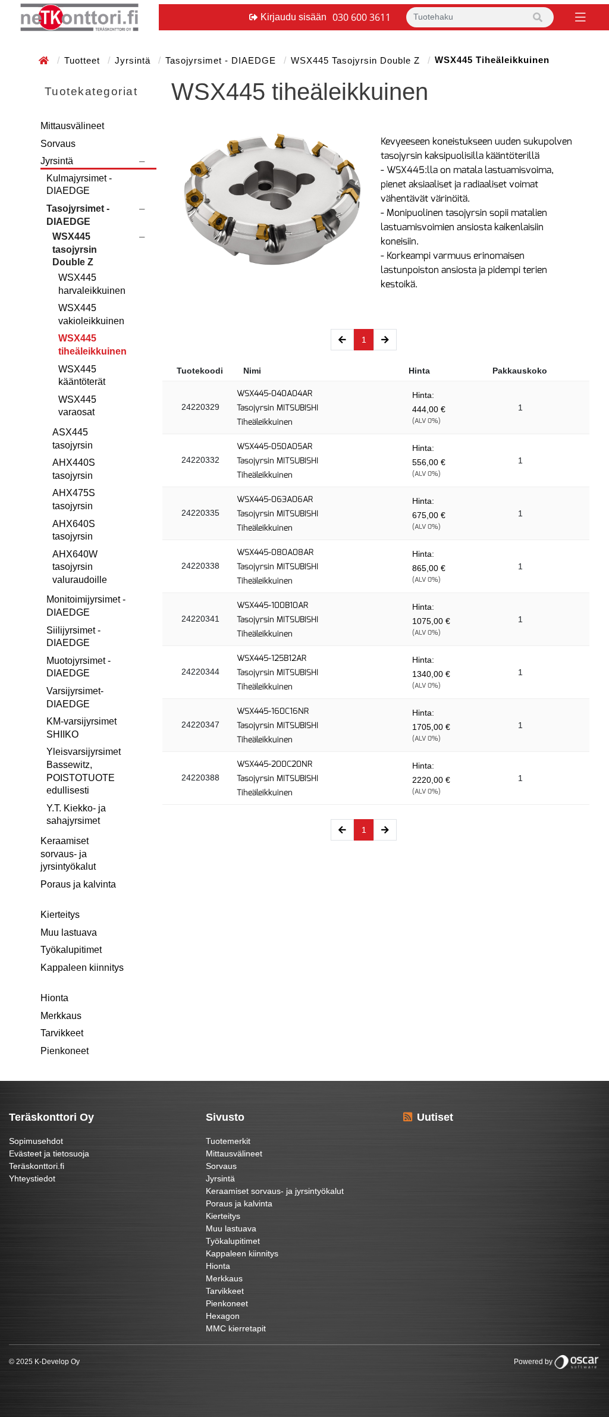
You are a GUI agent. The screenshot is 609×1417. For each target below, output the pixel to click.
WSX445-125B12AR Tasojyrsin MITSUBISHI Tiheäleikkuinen (277, 672)
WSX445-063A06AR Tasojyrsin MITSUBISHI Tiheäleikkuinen (277, 514)
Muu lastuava (68, 932)
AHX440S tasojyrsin (73, 469)
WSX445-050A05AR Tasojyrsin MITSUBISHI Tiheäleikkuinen (277, 461)
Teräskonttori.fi (36, 1166)
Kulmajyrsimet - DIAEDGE (79, 184)
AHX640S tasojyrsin (73, 530)
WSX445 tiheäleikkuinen (92, 344)
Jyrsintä (134, 60)
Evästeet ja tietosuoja (49, 1153)
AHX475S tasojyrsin (73, 499)
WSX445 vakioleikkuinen (91, 314)
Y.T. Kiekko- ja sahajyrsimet (76, 814)
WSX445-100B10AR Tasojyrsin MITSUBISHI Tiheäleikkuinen (277, 619)
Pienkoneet (64, 1051)
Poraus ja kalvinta (78, 884)
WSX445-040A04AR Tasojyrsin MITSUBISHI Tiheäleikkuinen (277, 408)
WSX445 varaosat (77, 406)
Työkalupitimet (71, 950)
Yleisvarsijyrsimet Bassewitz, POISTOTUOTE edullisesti (83, 771)
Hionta (54, 998)
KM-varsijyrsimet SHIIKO (81, 727)
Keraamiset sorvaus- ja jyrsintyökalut (68, 853)
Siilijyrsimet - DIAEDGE (73, 636)
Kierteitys (60, 915)
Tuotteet (83, 60)
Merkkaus (60, 1016)
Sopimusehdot (36, 1141)
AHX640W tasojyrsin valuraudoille (79, 567)
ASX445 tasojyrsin (72, 438)
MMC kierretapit (236, 1328)
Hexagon (223, 1316)
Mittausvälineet (72, 126)
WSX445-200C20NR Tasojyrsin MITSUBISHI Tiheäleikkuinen (277, 778)
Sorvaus (58, 144)
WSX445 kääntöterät (81, 375)
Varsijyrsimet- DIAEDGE (74, 697)
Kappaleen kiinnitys (82, 968)
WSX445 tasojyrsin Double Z (357, 60)
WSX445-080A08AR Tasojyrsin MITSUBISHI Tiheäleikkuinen (277, 567)
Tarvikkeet (61, 1033)
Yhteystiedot (32, 1178)
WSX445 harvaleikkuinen (91, 284)
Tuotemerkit (228, 1141)
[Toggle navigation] (579, 16)
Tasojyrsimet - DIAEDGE (222, 60)
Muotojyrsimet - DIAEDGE (78, 667)
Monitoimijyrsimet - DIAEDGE (85, 605)
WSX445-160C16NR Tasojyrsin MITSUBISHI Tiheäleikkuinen (277, 725)
